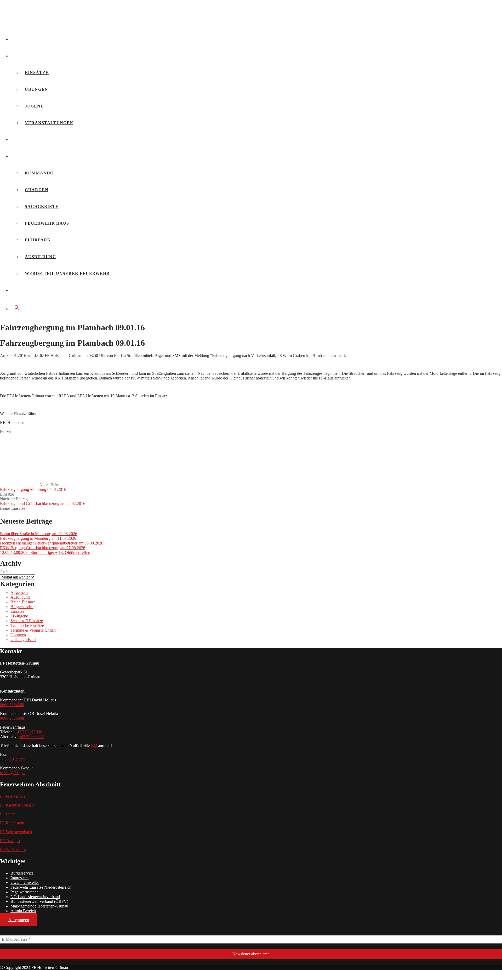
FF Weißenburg (13, 849)
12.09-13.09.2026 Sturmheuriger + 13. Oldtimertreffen (45, 552)
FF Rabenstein (12, 823)
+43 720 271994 (13, 759)
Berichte (26, 56)
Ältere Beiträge (33, 487)
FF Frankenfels (12, 796)
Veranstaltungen (49, 123)
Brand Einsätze (12, 508)
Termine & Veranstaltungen (33, 630)
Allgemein (19, 592)
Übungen (36, 89)
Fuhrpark (38, 240)
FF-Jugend (19, 616)
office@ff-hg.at (12, 772)
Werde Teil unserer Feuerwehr (67, 273)
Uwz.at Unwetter (24, 882)
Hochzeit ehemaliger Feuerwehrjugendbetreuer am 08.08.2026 (51, 543)
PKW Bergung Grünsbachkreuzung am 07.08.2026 (42, 548)
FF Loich (7, 814)
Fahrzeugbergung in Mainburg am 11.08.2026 (38, 538)
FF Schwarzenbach (16, 832)
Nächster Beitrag (42, 501)
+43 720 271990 (28, 732)
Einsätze (37, 72)
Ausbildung (40, 256)
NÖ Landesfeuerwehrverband (35, 896)
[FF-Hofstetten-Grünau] (39, 24)
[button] (256, 308)
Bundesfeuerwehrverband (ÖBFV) (39, 901)
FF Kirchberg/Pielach (18, 805)
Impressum (19, 878)
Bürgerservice (34, 290)
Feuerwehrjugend (39, 139)
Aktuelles (28, 39)
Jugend (34, 106)
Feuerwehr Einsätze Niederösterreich (40, 887)
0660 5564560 (12, 704)
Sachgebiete (42, 206)
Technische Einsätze (27, 625)
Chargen (36, 190)
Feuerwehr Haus (47, 223)
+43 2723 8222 (31, 736)
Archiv (6, 572)
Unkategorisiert (23, 639)
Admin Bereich (23, 911)
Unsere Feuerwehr (39, 156)
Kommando (39, 173)
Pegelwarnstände (24, 892)
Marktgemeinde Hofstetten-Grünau (39, 906)
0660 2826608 (12, 718)
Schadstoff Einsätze (26, 621)
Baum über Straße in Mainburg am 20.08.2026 (38, 533)
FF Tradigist (10, 840)
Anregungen (18, 919)
